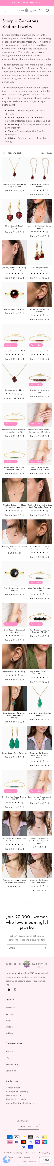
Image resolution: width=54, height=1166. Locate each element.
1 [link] (19, 903)
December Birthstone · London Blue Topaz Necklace (39, 755)
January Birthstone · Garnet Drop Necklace (14, 186)
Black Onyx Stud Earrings (14, 672)
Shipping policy (30, 1157)
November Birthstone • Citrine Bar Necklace (40, 881)
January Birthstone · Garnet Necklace (40, 227)
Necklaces (10, 1007)
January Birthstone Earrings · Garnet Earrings (14, 269)
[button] (6, 10)
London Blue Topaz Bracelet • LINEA (14, 798)
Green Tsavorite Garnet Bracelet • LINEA (14, 469)
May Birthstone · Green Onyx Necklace (40, 673)
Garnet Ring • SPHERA (14, 309)
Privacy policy (44, 1153)
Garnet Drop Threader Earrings (39, 186)
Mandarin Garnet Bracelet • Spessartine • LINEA (14, 431)
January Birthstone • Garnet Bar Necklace (14, 548)
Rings (8, 1020)
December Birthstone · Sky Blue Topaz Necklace (14, 840)
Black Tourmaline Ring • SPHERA (14, 590)
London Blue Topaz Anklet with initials (39, 798)
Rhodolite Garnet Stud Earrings (39, 311)
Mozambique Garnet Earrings (39, 269)
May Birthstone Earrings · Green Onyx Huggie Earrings (14, 715)
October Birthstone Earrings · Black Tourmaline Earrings (39, 506)
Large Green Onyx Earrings (14, 753)
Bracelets (10, 1026)
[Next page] (35, 903)
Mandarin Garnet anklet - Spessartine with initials (39, 431)
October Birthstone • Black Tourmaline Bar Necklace (14, 881)
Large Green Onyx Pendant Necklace (39, 714)
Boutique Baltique (17, 1153)
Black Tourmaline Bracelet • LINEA (40, 590)
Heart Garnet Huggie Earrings (14, 227)
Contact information (28, 1162)
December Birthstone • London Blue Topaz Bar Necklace (39, 841)
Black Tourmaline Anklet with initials (14, 631)
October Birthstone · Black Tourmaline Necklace (14, 506)
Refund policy (31, 1153)
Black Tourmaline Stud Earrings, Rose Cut (39, 548)
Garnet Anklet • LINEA (40, 351)
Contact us (11, 1070)
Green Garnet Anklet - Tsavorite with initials (39, 469)
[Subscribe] (45, 948)
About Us (10, 1051)
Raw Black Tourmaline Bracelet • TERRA (39, 631)
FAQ (7, 1057)
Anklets (9, 1033)
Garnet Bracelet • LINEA (14, 351)
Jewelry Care (12, 1064)
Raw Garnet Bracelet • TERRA (39, 392)
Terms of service (15, 1157)
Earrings (9, 1014)
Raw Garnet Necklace (14, 390)
